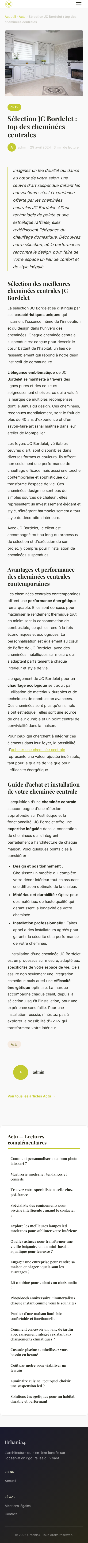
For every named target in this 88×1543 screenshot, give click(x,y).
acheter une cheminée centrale (38, 749)
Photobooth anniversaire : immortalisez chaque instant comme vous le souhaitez (43, 1300)
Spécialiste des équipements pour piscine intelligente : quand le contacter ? (43, 1210)
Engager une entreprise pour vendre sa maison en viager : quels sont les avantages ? (43, 1267)
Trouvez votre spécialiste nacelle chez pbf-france (42, 1192)
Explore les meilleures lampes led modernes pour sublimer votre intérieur (44, 1228)
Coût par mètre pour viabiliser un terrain (38, 1367)
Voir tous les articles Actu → (31, 1096)
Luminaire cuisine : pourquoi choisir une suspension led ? (41, 1383)
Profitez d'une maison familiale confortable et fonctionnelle (36, 1316)
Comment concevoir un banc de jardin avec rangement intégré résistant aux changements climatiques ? (42, 1334)
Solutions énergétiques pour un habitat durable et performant (42, 1399)
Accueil (10, 16)
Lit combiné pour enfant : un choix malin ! (44, 1285)
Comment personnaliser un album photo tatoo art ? (44, 1161)
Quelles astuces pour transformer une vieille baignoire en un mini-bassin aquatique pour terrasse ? (42, 1246)
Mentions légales (18, 1506)
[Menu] (78, 4)
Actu (22, 16)
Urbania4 (15, 1442)
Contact (11, 1514)
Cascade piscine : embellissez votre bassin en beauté (40, 1352)
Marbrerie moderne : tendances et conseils (39, 1176)
